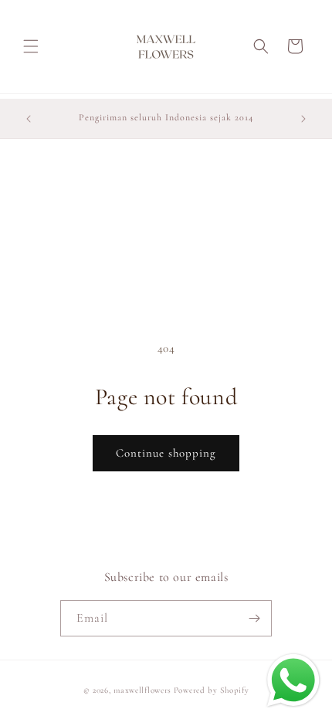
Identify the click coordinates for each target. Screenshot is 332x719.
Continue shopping (166, 453)
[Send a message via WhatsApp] (293, 680)
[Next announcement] (303, 119)
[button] (31, 46)
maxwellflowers (142, 690)
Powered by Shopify (211, 690)
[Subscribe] (254, 618)
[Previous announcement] (29, 119)
